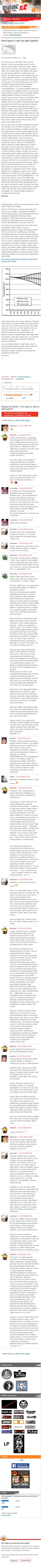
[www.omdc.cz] (20, 1488)
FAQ (21, 1460)
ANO (3, 1503)
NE (3, 1509)
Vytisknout (20, 379)
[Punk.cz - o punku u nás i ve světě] (14, 6)
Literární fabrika (24, 377)
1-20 (16, 420)
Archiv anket (6, 1515)
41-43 (27, 420)
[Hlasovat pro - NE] (8, 1507)
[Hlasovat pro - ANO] (8, 1501)
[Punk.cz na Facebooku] (20, 1468)
